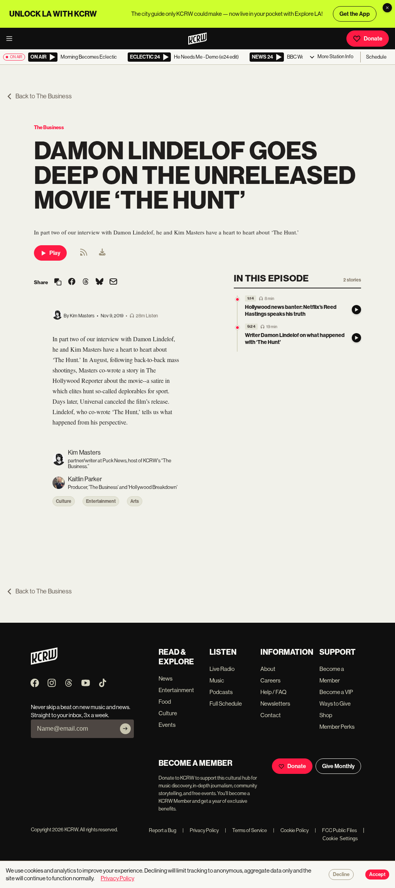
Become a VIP (336, 692)
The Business (49, 127)
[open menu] (11, 38)
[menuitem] (102, 253)
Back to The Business (43, 96)
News (165, 678)
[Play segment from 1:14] (237, 299)
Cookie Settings (340, 838)
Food (165, 701)
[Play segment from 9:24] (237, 327)
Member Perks (336, 726)
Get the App (354, 13)
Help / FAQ (273, 692)
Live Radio (222, 669)
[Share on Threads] (85, 282)
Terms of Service (246, 830)
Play (54, 252)
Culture (63, 501)
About (267, 669)
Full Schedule (225, 703)
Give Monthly (338, 766)
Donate (373, 38)
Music (216, 680)
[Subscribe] (125, 728)
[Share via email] (113, 282)
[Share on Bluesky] (99, 282)
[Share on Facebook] (72, 282)
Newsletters (275, 703)
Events (167, 724)
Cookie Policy (291, 830)
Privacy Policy (200, 830)
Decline (341, 874)
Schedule (376, 57)
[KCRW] (44, 662)
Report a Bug (162, 830)
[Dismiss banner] (387, 7)
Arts (134, 501)
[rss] (83, 254)
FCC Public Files (336, 830)
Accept (377, 874)
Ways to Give (335, 703)
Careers (270, 680)
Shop (325, 715)
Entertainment (101, 501)
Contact (270, 715)
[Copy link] (58, 282)
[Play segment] (356, 309)
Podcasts (221, 692)
